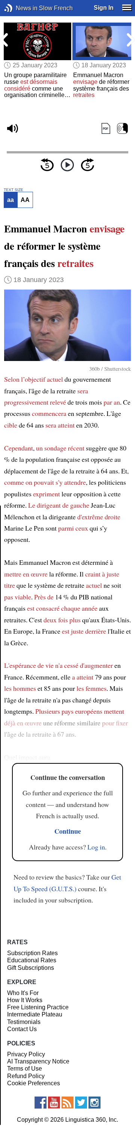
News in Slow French (20, 8)
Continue (67, 831)
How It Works (24, 1000)
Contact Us (22, 1029)
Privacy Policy (26, 1054)
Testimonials (23, 1022)
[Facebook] (40, 1103)
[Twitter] (81, 1103)
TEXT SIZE (13, 190)
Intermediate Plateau (34, 1014)
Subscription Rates (32, 953)
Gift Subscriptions (30, 968)
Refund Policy (26, 1076)
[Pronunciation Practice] (122, 128)
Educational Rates (31, 960)
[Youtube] (54, 1103)
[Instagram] (94, 1103)
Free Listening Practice (38, 1007)
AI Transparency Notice (38, 1061)
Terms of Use (24, 1068)
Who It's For (23, 993)
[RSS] (68, 1103)
